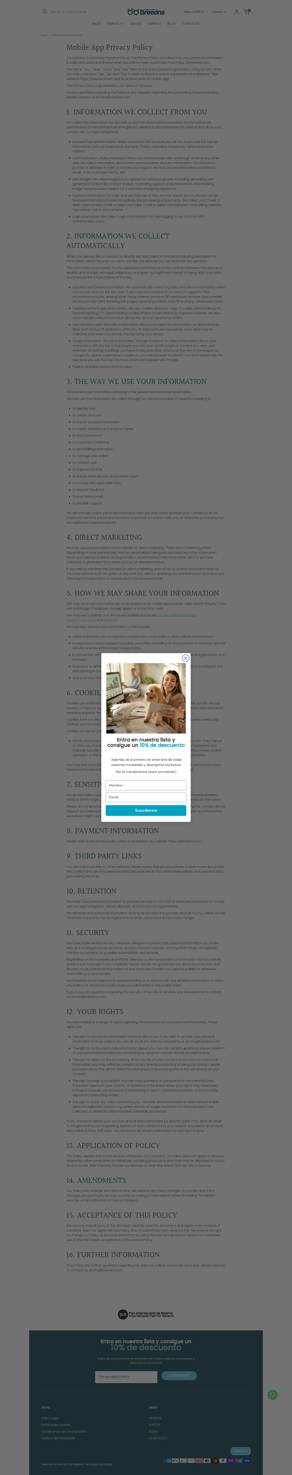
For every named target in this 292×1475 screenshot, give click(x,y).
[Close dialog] (185, 658)
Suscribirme (146, 810)
